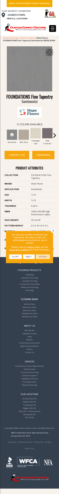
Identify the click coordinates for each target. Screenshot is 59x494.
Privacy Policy (38, 442)
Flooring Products (29, 270)
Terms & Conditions (25, 442)
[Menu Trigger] (52, 28)
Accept (15, 256)
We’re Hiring (29, 449)
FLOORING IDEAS (29, 299)
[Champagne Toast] (35, 133)
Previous (4, 133)
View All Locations (17, 19)
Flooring (13, 38)
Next (54, 133)
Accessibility (12, 442)
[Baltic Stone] (24, 135)
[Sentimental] (12, 135)
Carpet (22, 38)
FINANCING (43, 155)
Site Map (48, 442)
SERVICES (29, 361)
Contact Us (17, 155)
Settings (43, 256)
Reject (29, 256)
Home (5, 38)
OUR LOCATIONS (29, 394)
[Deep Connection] (47, 133)
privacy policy (33, 247)
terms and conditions (19, 250)
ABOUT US (29, 325)
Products (31, 38)
